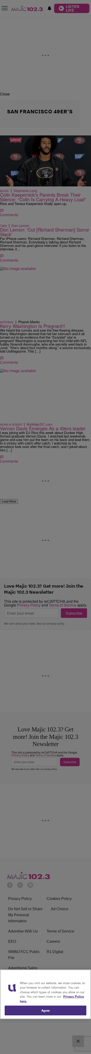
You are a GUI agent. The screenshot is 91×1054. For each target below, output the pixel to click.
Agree (45, 1010)
